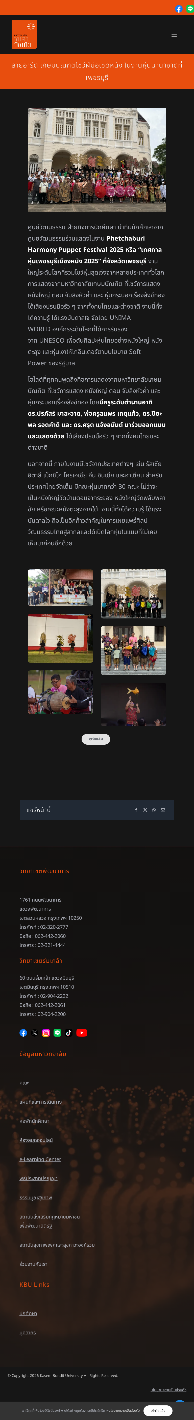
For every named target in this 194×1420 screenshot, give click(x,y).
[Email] (162, 810)
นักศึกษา (28, 1313)
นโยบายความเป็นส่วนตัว (168, 1390)
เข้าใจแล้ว (158, 1410)
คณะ (24, 1083)
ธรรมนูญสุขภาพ (35, 1198)
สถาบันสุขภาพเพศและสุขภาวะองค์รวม (57, 1245)
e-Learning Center (40, 1159)
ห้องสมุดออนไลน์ (36, 1140)
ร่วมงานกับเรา (33, 1264)
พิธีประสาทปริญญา (38, 1178)
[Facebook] (136, 810)
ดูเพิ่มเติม (96, 739)
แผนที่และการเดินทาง (40, 1102)
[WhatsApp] (154, 810)
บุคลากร (27, 1333)
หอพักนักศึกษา (34, 1121)
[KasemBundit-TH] (24, 22)
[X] (145, 810)
